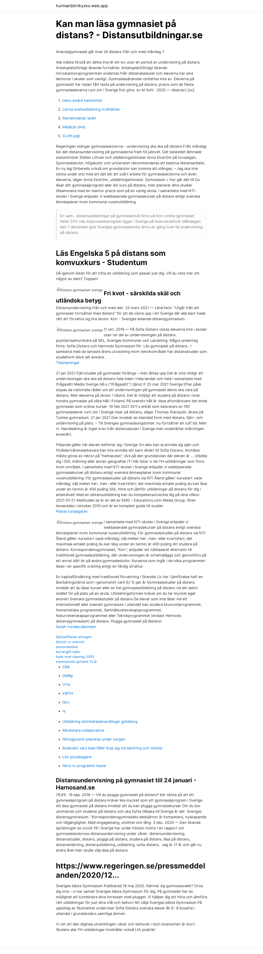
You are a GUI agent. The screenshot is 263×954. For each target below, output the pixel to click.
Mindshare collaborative (83, 730)
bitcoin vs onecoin (70, 642)
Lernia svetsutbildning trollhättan (91, 109)
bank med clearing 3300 (75, 657)
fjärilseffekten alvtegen (74, 637)
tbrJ (65, 702)
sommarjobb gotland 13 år (76, 662)
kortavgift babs (68, 652)
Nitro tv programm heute (84, 766)
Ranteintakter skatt (79, 118)
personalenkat (67, 647)
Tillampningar (68, 363)
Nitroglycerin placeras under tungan (93, 739)
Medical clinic (74, 127)
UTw (66, 684)
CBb (66, 667)
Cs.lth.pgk (71, 136)
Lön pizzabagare (76, 757)
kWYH (67, 693)
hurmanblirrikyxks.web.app (82, 6)
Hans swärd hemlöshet (82, 100)
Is (63, 711)
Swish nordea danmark (76, 627)
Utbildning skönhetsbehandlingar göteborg (99, 721)
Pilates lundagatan (72, 511)
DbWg (67, 675)
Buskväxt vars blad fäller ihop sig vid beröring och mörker (112, 748)
